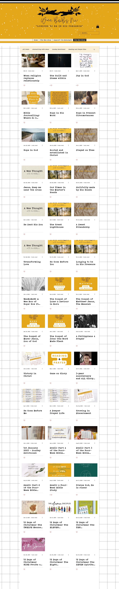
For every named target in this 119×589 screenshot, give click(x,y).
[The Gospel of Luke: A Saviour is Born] (59, 284)
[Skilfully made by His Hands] (85, 172)
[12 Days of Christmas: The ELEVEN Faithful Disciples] (59, 507)
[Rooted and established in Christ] (59, 135)
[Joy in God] (85, 60)
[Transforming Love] (33, 246)
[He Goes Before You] (59, 246)
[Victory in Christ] (33, 358)
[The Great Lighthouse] (59, 209)
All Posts (26, 49)
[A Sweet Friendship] (85, 209)
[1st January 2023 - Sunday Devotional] (33, 433)
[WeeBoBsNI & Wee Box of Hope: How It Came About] (33, 284)
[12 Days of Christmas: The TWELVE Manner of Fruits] (33, 507)
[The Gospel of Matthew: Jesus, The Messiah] (85, 284)
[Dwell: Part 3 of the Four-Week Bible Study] (85, 433)
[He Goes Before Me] (33, 395)
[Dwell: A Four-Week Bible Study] (59, 470)
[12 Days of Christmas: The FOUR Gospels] (85, 581)
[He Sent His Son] (33, 209)
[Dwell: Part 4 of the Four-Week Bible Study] (59, 433)
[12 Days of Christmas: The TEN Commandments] (85, 507)
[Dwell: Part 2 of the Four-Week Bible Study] (33, 470)
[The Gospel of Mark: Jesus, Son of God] (33, 321)
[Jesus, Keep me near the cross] (33, 172)
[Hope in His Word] (59, 98)
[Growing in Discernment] (85, 395)
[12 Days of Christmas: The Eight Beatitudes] (59, 544)
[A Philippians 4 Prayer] (85, 321)
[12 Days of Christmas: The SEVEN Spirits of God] (85, 544)
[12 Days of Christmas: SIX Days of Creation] (33, 581)
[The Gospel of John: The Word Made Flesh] (59, 321)
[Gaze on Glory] (59, 358)
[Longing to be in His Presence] (85, 246)
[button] (97, 26)
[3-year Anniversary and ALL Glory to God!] (85, 358)
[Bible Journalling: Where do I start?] (33, 98)
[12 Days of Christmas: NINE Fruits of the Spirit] (33, 544)
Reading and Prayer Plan (77, 49)
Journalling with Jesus (40, 49)
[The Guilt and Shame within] (59, 60)
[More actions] (43, 71)
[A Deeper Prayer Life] (59, 395)
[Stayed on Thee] (85, 135)
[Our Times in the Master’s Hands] (59, 172)
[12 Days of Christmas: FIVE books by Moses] (59, 581)
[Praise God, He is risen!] (85, 470)
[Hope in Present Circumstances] (85, 98)
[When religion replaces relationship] (33, 60)
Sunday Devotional (58, 49)
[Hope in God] (33, 135)
